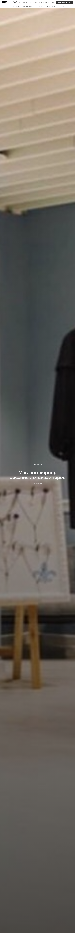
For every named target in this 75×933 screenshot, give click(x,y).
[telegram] (16, 2)
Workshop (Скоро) (28, 6)
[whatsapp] (14, 2)
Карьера (39, 6)
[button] (64, 2)
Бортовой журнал (51, 6)
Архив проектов (14, 6)
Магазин (62, 6)
